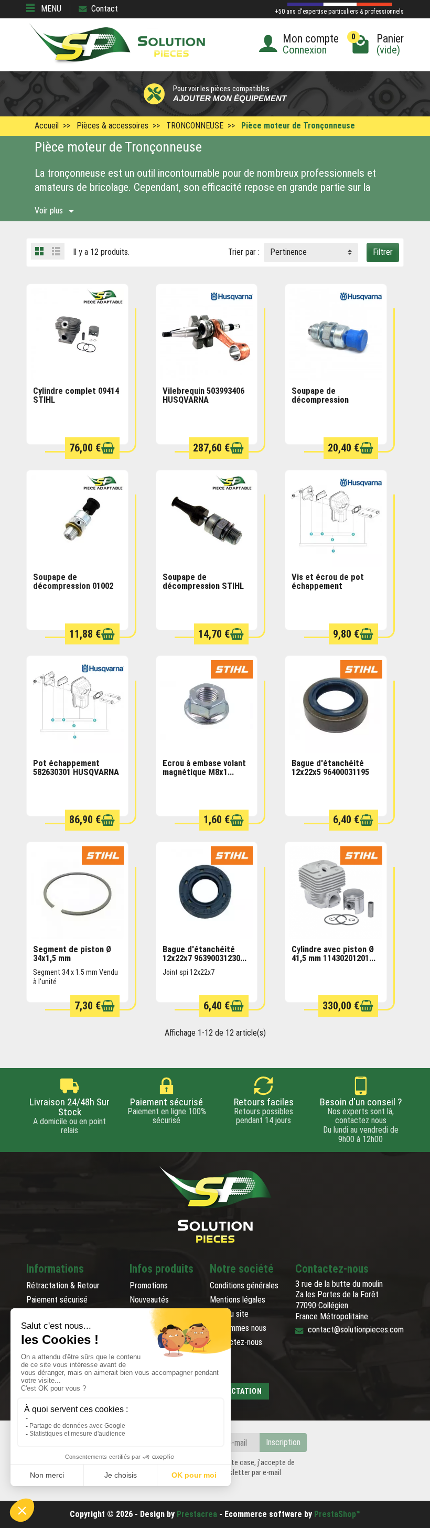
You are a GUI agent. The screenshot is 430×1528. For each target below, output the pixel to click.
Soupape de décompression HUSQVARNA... (320, 399)
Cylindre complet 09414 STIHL (76, 395)
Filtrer (383, 252)
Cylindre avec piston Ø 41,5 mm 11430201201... (333, 953)
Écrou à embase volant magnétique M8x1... (204, 767)
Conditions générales (244, 1285)
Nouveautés (149, 1300)
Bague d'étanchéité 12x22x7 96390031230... (204, 953)
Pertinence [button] (288, 252)
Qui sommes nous (238, 1328)
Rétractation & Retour (63, 1285)
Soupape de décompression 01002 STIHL (73, 585)
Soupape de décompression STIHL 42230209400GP (203, 585)
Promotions (149, 1285)
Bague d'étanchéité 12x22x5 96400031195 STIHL (330, 771)
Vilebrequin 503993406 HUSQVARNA (203, 395)
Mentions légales (237, 1300)
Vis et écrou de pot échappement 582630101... (328, 585)
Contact (104, 9)
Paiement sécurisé (57, 1300)
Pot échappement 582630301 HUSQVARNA (76, 767)
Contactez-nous (236, 1342)
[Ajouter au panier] (108, 448)
